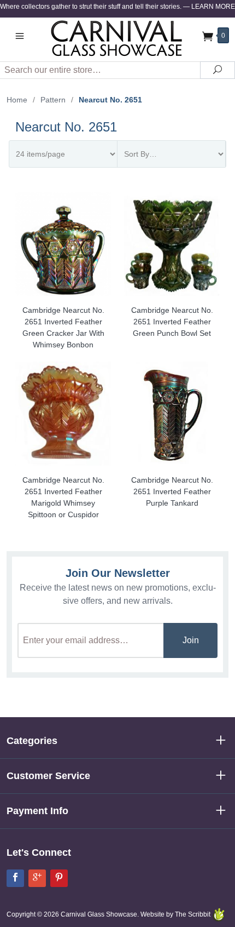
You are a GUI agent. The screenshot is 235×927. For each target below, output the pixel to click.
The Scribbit (193, 914)
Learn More (213, 6)
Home (17, 99)
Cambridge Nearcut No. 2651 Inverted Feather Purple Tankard (172, 491)
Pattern (53, 99)
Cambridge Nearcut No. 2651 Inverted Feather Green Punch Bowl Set (172, 321)
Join (191, 640)
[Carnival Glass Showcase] (117, 38)
